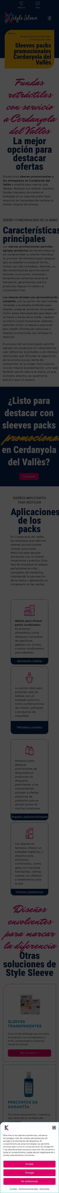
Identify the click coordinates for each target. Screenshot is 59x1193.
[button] (54, 1127)
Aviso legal (44, 1189)
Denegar (29, 1172)
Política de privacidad (28, 1189)
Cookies (13, 1189)
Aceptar (29, 1164)
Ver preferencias (29, 1181)
